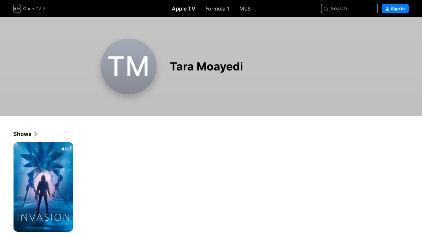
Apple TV (184, 8)
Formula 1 (217, 8)
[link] (25, 134)
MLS (245, 8)
